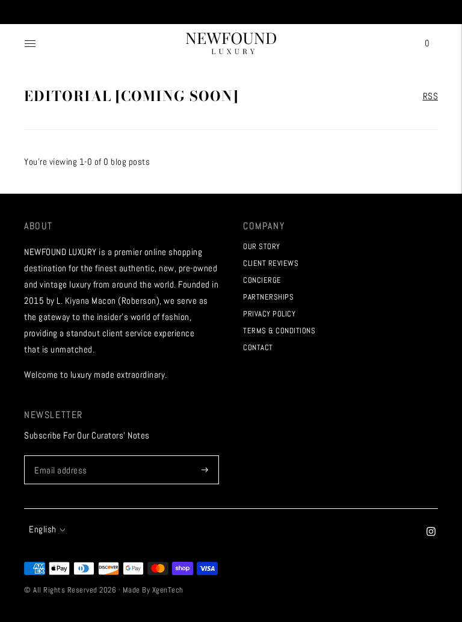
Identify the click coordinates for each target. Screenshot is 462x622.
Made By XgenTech (153, 590)
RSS (431, 96)
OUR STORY (261, 246)
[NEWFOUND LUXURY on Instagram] (431, 532)
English (43, 529)
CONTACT (258, 347)
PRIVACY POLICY (269, 314)
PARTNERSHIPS (268, 297)
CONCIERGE (262, 280)
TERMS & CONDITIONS (279, 330)
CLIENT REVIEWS (270, 263)
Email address (59, 456)
